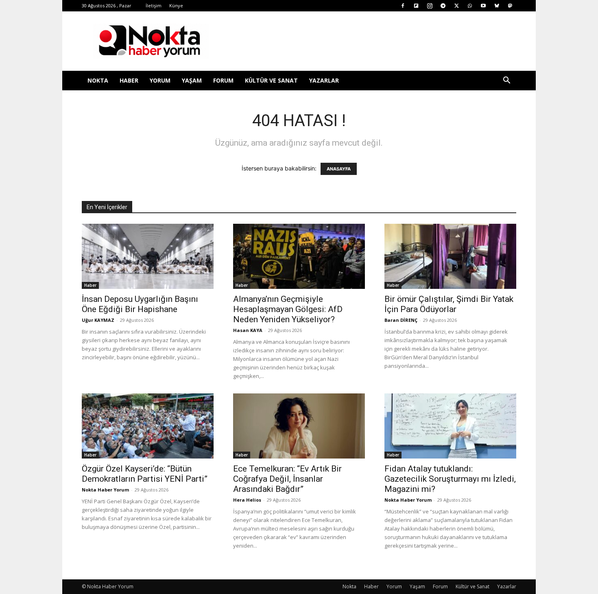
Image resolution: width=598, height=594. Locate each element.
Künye (176, 5)
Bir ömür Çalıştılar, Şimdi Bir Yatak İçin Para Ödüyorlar (448, 304)
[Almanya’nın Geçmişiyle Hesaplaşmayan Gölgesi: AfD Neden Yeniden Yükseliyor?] (299, 256)
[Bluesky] (497, 5)
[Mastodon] (510, 5)
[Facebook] (403, 5)
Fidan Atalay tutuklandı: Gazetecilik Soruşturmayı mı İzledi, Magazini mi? (450, 479)
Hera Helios (247, 500)
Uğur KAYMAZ (98, 320)
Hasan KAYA (247, 330)
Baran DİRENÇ (400, 320)
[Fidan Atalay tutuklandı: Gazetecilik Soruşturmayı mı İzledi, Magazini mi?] (450, 426)
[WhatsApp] (470, 5)
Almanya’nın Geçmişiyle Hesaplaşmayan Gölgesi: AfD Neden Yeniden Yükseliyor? (288, 309)
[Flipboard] (416, 5)
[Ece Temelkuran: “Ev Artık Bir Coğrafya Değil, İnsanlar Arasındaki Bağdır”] (299, 426)
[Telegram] (443, 5)
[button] (506, 81)
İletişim (154, 5)
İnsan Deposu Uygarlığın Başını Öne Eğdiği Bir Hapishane (140, 304)
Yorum (160, 80)
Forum (223, 80)
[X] (456, 5)
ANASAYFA (339, 169)
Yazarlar (324, 80)
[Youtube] (483, 5)
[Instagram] (429, 5)
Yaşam (192, 80)
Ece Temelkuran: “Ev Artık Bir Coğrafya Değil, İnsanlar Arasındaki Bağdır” (287, 479)
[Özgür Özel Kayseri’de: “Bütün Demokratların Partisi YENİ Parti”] (148, 426)
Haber (129, 80)
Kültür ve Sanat (271, 80)
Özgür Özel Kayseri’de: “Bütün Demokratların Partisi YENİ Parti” (144, 474)
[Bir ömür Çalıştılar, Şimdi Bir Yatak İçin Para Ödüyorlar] (450, 256)
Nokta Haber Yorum (105, 490)
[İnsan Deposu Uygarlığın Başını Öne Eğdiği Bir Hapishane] (148, 256)
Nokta (97, 80)
